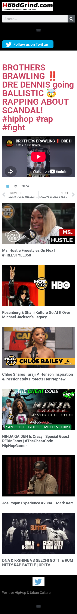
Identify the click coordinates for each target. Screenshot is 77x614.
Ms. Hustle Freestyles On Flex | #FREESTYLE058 (28, 252)
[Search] (71, 18)
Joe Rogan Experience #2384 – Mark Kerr (37, 503)
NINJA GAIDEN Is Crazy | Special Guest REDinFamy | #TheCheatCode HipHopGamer (35, 441)
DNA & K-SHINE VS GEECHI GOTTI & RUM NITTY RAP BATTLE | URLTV (37, 562)
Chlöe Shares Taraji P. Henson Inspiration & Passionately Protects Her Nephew (37, 376)
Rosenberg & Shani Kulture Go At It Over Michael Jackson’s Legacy (36, 314)
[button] (38, 30)
